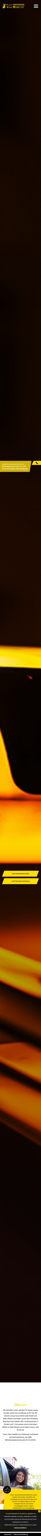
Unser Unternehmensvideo (20, 873)
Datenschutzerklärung (20, 1527)
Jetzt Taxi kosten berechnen (20, 881)
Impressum (7, 1534)
